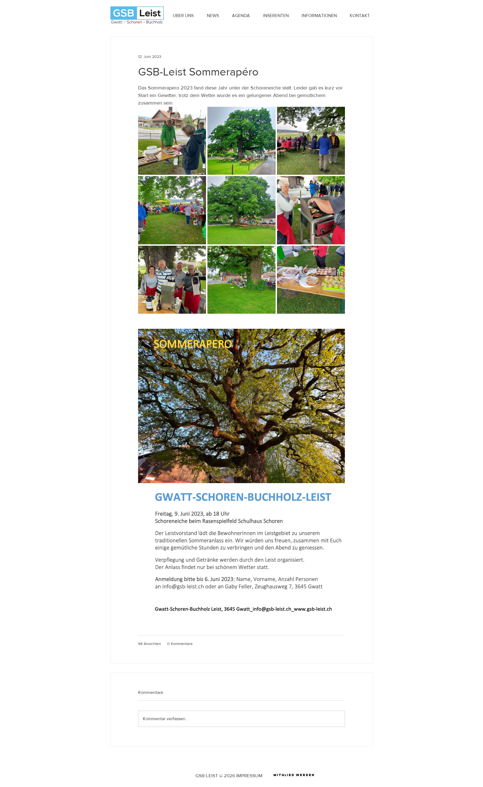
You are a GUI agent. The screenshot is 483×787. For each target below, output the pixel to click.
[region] (294, 777)
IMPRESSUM (249, 775)
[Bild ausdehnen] (172, 141)
